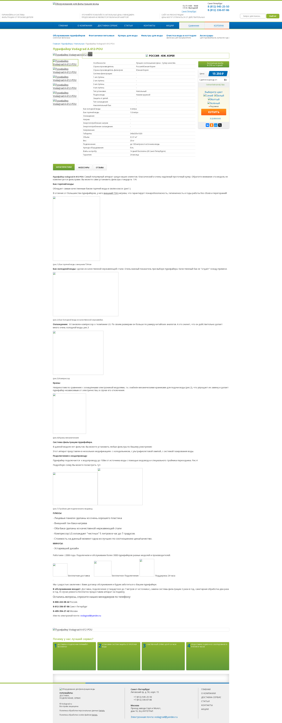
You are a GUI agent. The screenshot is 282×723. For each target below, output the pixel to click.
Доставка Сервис (108, 25)
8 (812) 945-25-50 (218, 6)
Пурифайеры (67, 43)
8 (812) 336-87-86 (218, 10)
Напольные (79, 43)
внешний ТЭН (111, 193)
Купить (213, 112)
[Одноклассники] (211, 125)
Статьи (128, 25)
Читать (102, 710)
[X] (220, 125)
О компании (85, 25)
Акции (170, 25)
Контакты (149, 25)
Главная (63, 25)
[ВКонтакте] (207, 125)
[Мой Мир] (216, 125)
